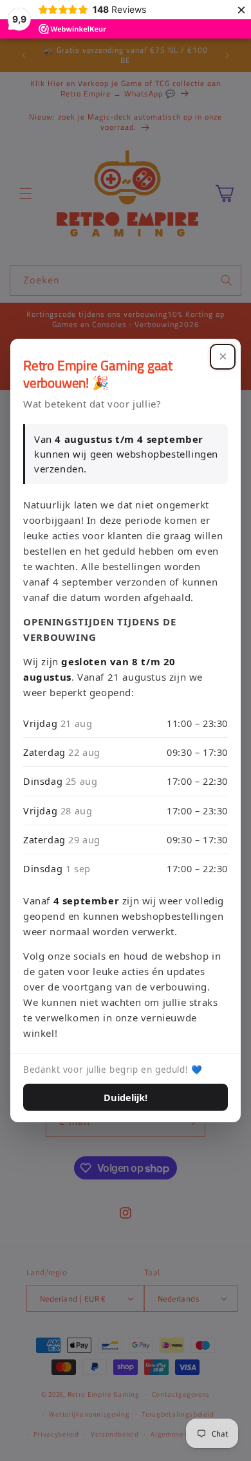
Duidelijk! (125, 1097)
